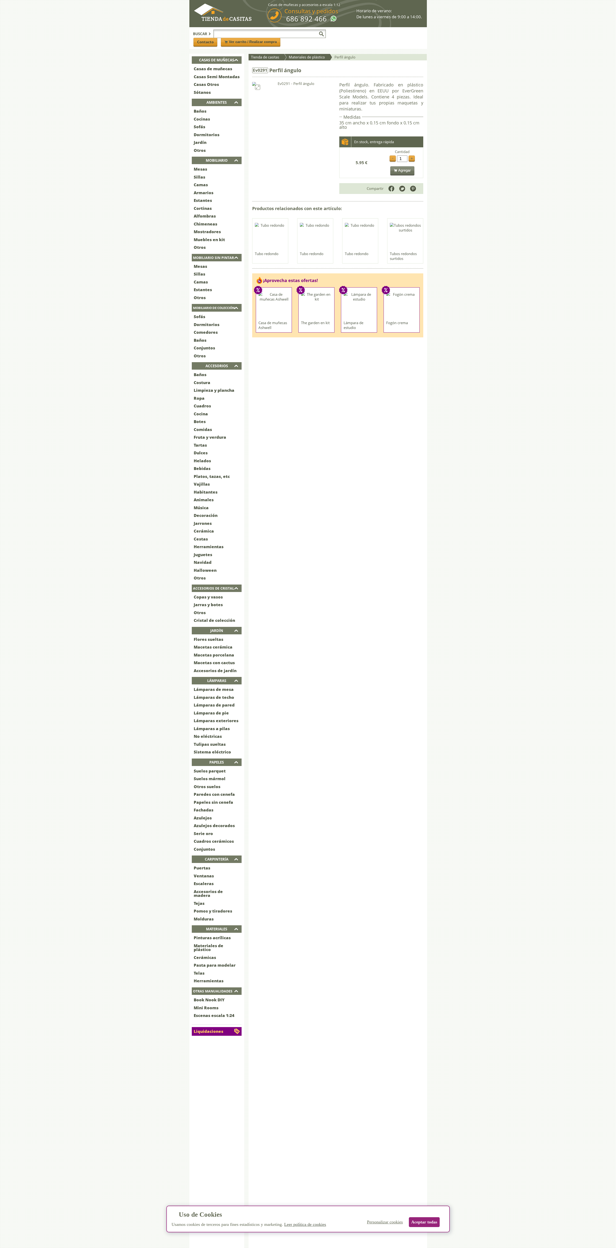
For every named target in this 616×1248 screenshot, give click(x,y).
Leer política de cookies (305, 1224)
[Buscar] (321, 34)
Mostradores (207, 231)
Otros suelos (207, 786)
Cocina (201, 414)
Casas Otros (206, 84)
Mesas (200, 169)
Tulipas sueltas (210, 744)
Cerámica (204, 531)
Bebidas (202, 468)
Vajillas (202, 484)
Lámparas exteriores (216, 720)
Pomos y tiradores (213, 911)
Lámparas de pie (211, 713)
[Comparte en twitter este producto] (402, 189)
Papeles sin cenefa (213, 802)
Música (201, 507)
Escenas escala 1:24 (214, 1015)
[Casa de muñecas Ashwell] (274, 305)
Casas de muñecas (213, 68)
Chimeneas (205, 224)
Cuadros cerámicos (214, 841)
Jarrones (203, 523)
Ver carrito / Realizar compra (253, 42)
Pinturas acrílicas (212, 937)
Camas (201, 184)
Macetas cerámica (213, 647)
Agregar (404, 170)
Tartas (200, 445)
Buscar (200, 33)
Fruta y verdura (210, 437)
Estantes (203, 200)
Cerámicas (205, 957)
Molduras (204, 919)
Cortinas (203, 208)
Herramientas (209, 546)
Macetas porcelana (214, 655)
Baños (200, 111)
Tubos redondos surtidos (403, 256)
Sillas (199, 177)
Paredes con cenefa (214, 794)
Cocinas (202, 119)
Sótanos (202, 92)
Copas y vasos (208, 597)
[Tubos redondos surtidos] (405, 236)
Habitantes (206, 492)
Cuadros (202, 406)
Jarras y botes (208, 604)
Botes (200, 421)
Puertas (202, 868)
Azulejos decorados (214, 825)
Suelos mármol (209, 778)
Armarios (203, 192)
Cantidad (402, 152)
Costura (202, 382)
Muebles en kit (209, 239)
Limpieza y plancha (214, 390)
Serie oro (203, 833)
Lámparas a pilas (212, 728)
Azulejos (203, 818)
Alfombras (205, 216)
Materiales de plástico (208, 947)
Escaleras (204, 883)
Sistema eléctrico (212, 752)
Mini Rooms (206, 1007)
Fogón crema (397, 322)
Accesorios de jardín (215, 670)
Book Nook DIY (209, 1000)
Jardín (200, 142)
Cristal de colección (214, 620)
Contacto (205, 41)
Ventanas (204, 876)
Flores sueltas (208, 639)
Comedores (206, 332)
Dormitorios (206, 134)
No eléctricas (208, 736)
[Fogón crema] (401, 305)
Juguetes (203, 554)
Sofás (199, 126)
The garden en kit (315, 322)
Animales (204, 499)
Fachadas (203, 810)
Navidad (203, 562)
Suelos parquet (210, 771)
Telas (199, 973)
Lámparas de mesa (214, 689)
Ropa (199, 398)
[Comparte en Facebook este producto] (391, 189)
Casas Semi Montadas (217, 76)
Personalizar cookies (385, 1222)
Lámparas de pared (214, 705)
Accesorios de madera (208, 893)
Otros (200, 150)
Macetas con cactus (214, 662)
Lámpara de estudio (353, 325)
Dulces (201, 453)
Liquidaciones (208, 1031)
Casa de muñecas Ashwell (272, 325)
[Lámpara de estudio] (359, 305)
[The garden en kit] (316, 305)
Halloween (205, 570)
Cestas (201, 539)
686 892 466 (306, 19)
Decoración (206, 515)
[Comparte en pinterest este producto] (413, 189)
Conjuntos (204, 348)
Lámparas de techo (214, 697)
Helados (202, 460)
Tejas (199, 903)
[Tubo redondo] (270, 236)
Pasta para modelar (215, 965)
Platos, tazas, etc (212, 476)
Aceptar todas (424, 1222)
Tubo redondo (266, 253)
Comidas (203, 429)
